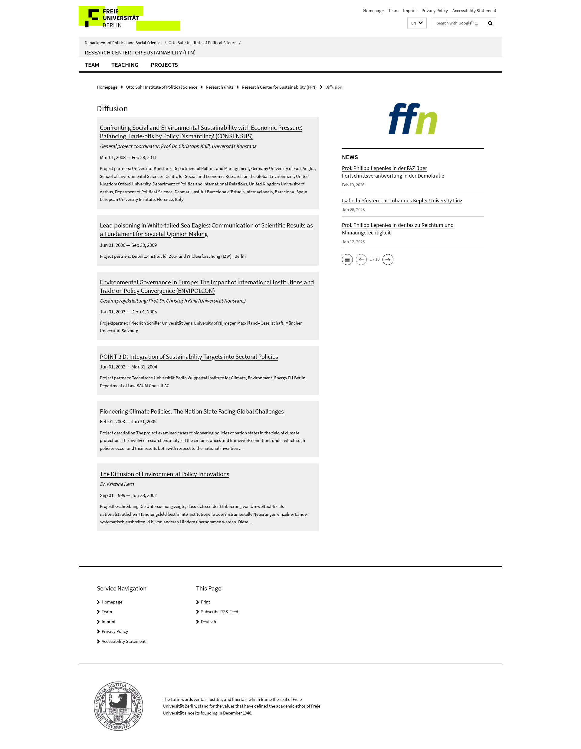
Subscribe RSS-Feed (219, 611)
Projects (164, 64)
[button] (417, 23)
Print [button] (205, 602)
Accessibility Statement (474, 10)
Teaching (125, 64)
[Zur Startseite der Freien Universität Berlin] (129, 18)
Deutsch (208, 621)
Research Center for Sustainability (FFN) (140, 52)
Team (393, 10)
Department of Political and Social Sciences (125, 43)
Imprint (410, 10)
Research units (219, 87)
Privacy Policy (435, 10)
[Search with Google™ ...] (490, 23)
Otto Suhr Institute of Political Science (205, 43)
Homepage (373, 10)
